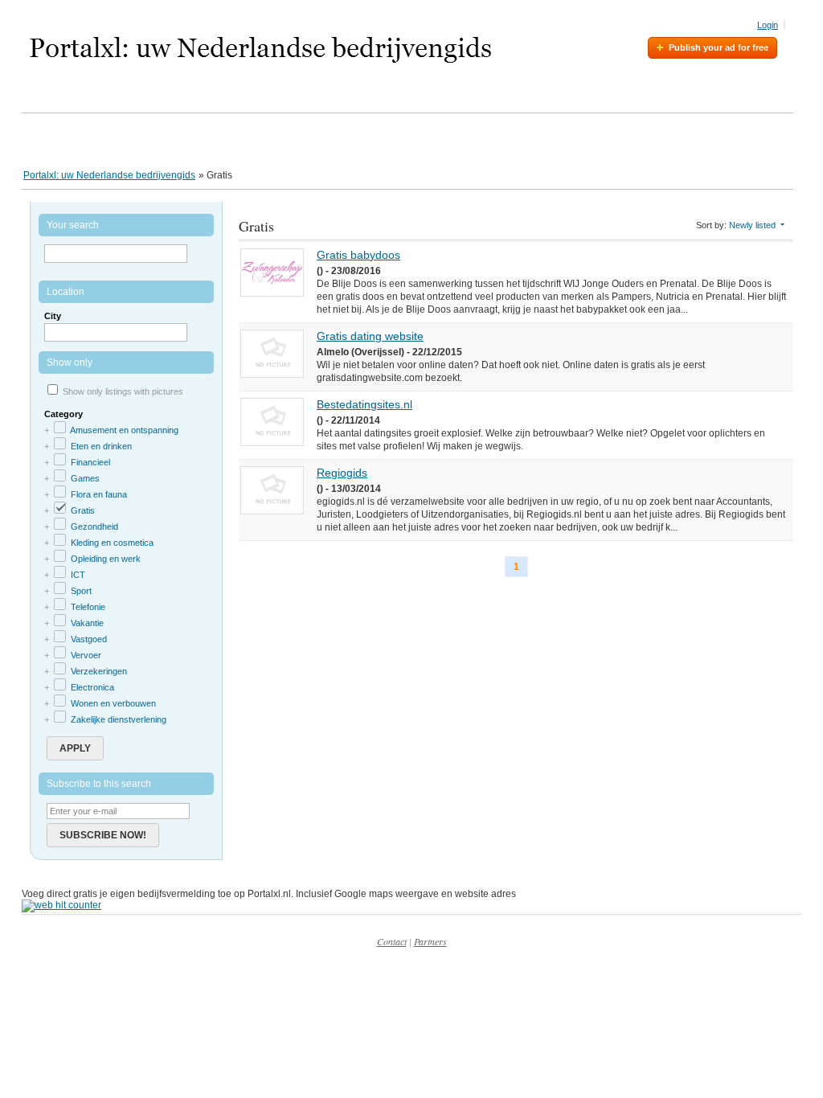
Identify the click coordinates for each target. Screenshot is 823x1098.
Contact (392, 941)
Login (767, 25)
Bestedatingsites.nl (364, 404)
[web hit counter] (61, 905)
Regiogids (342, 472)
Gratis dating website (370, 336)
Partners (430, 941)
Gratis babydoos (358, 254)
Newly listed (752, 225)
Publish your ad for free (718, 47)
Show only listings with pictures (123, 391)
